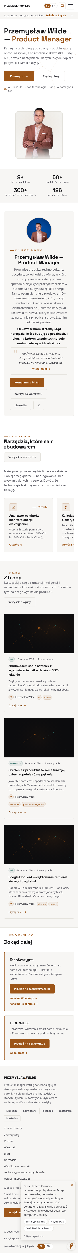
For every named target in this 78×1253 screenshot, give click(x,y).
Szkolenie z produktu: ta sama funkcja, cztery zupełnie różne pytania (37, 772)
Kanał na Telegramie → (24, 1003)
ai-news (42, 904)
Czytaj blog (51, 76)
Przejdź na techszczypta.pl (32, 989)
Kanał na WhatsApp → (23, 998)
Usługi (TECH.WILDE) (17, 1178)
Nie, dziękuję (57, 1221)
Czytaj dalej (15, 705)
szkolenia (14, 804)
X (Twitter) (29, 1111)
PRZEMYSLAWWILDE (20, 1077)
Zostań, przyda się (35, 1221)
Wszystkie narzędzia (22, 457)
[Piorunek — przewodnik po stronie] (71, 1246)
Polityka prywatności (15, 1238)
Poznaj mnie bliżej (27, 382)
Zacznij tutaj (11, 1135)
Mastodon (12, 1118)
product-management (33, 804)
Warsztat (9, 1147)
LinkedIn (21, 405)
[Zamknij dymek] (72, 1185)
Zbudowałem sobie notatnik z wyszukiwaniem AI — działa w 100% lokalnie (34, 670)
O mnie (8, 1141)
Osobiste (15, 763)
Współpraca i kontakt (17, 1166)
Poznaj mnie (19, 76)
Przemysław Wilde (21, 697)
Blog (7, 1153)
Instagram (65, 1111)
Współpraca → (18, 1053)
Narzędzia (10, 1160)
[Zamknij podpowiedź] (72, 15)
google (53, 904)
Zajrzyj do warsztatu (28, 394)
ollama (47, 697)
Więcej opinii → (41, 369)
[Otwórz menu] (70, 5)
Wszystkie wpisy (20, 602)
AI (11, 659)
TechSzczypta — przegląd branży (24, 1172)
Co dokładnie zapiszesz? (39, 1228)
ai (39, 697)
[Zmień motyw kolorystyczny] (62, 6)
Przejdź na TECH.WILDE (29, 1043)
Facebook (47, 1111)
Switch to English (56, 15)
